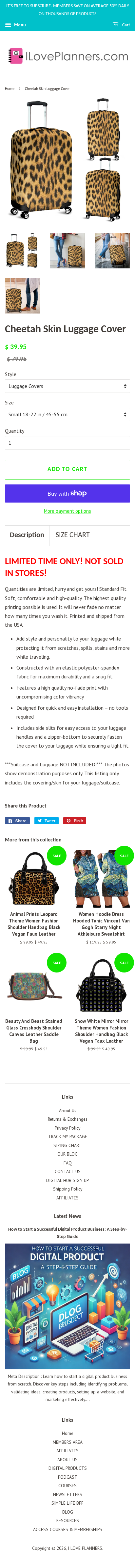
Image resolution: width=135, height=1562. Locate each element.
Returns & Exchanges (67, 1119)
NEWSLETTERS (67, 1494)
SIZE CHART (73, 535)
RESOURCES (67, 1520)
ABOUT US (67, 1460)
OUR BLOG (67, 1154)
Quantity (14, 430)
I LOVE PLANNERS (85, 1548)
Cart (125, 25)
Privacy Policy (67, 1128)
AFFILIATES (67, 1198)
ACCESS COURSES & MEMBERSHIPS (67, 1529)
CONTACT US (68, 1171)
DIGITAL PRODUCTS (67, 1468)
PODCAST (67, 1477)
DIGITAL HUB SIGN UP (67, 1180)
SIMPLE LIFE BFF (67, 1503)
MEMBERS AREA (68, 1442)
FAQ (68, 1163)
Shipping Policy (67, 1189)
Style (10, 374)
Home (9, 89)
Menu (19, 25)
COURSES (67, 1486)
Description (27, 535)
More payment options (67, 511)
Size (9, 402)
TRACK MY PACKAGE (67, 1136)
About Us (67, 1110)
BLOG (67, 1512)
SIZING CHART (67, 1145)
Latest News (67, 1216)
